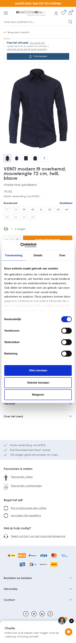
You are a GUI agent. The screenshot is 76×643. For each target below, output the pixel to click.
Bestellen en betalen (18, 578)
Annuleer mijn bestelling (26, 515)
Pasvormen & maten (18, 469)
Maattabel (66, 203)
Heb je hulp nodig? (17, 528)
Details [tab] (38, 255)
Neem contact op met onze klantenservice (38, 536)
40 (32, 209)
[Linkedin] (42, 613)
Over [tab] (62, 255)
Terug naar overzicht (18, 32)
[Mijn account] (54, 13)
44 (66, 209)
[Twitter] (34, 613)
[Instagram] (50, 613)
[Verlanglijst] (61, 13)
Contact (9, 599)
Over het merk (13, 416)
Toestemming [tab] (13, 255)
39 (24, 209)
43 (58, 209)
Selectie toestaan (38, 382)
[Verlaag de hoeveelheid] (7, 240)
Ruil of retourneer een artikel (28, 507)
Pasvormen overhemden (26, 485)
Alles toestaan (38, 370)
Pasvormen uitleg (21, 476)
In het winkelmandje (47, 239)
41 (41, 209)
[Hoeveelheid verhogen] (17, 240)
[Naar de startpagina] (31, 13)
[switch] (66, 331)
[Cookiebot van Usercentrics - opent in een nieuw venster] (20, 245)
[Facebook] (25, 613)
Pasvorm (9, 403)
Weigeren (38, 394)
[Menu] (6, 13)
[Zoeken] (70, 22)
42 (49, 209)
